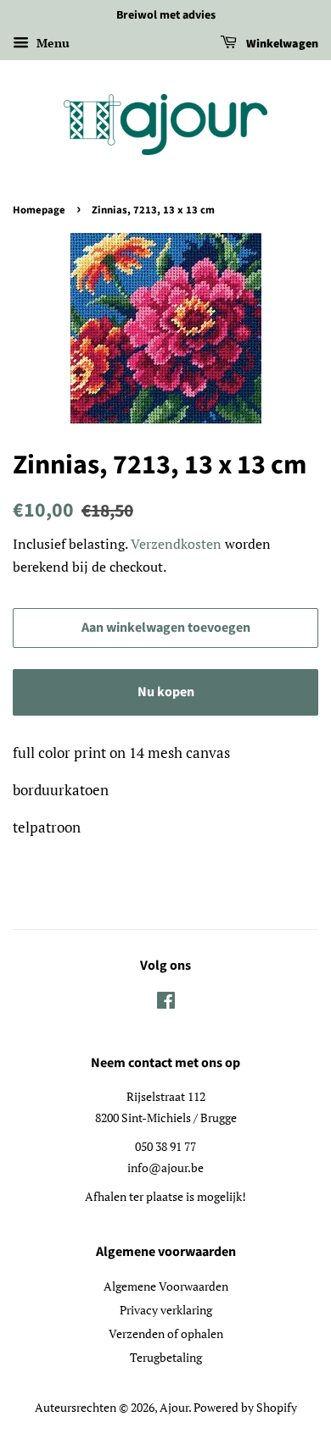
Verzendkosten (176, 543)
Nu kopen (165, 692)
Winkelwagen (281, 44)
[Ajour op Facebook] (166, 1003)
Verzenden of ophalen (166, 1333)
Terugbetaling (166, 1357)
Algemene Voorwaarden (166, 1286)
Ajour (174, 1407)
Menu (51, 43)
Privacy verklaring (166, 1310)
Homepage (39, 210)
